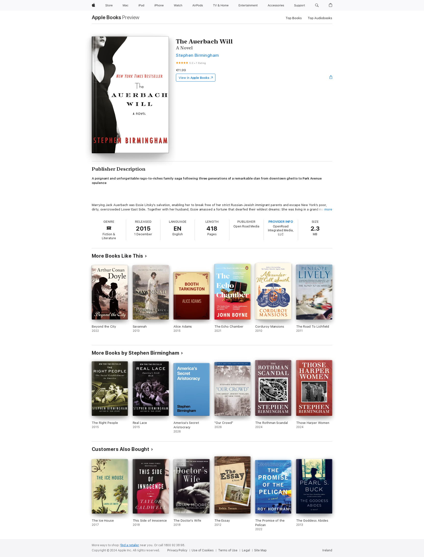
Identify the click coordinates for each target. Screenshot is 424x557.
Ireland (327, 550)
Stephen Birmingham (197, 55)
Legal (246, 550)
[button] (317, 5)
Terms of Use (228, 550)
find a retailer (129, 545)
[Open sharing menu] (331, 77)
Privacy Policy (177, 550)
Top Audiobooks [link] (320, 18)
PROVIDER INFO (280, 221)
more (328, 209)
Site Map (260, 550)
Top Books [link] (294, 18)
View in (194, 78)
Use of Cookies (202, 550)
